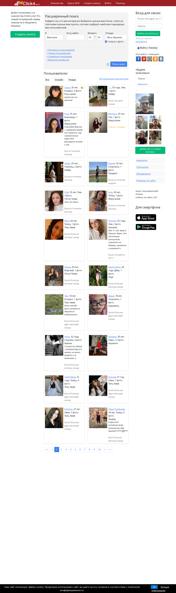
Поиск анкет (118, 64)
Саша (67, 87)
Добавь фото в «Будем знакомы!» (150, 150)
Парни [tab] (141, 78)
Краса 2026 (73, 3)
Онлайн (59, 79)
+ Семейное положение (59, 56)
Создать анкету (92, 3)
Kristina (68, 409)
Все (47, 79)
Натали (112, 220)
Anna (67, 336)
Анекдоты (141, 160)
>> (110, 449)
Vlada (67, 163)
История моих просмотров (113, 78)
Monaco (112, 113)
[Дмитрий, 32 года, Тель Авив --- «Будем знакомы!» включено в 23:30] (155, 122)
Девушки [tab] (142, 84)
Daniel (111, 163)
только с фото (115, 41)
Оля (66, 192)
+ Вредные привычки (57, 59)
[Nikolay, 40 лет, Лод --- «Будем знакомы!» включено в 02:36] (145, 103)
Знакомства (57, 3)
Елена (67, 267)
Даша (111, 295)
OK (154, 587)
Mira (66, 220)
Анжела (112, 336)
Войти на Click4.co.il (147, 33)
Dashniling (69, 377)
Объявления (143, 173)
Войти (108, 3)
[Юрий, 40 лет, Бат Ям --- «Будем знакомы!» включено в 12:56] (142, 122)
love (110, 192)
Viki (66, 295)
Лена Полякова (116, 409)
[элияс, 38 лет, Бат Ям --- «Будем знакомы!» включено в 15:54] (142, 137)
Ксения (112, 377)
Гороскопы (142, 167)
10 (99, 449)
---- (109, 87)
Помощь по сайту (146, 180)
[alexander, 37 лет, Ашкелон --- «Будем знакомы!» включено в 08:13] (155, 137)
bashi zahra (114, 267)
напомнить (141, 41)
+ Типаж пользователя (58, 53)
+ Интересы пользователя (60, 49)
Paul (66, 113)
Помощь (120, 3)
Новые (72, 79)
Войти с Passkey (148, 47)
